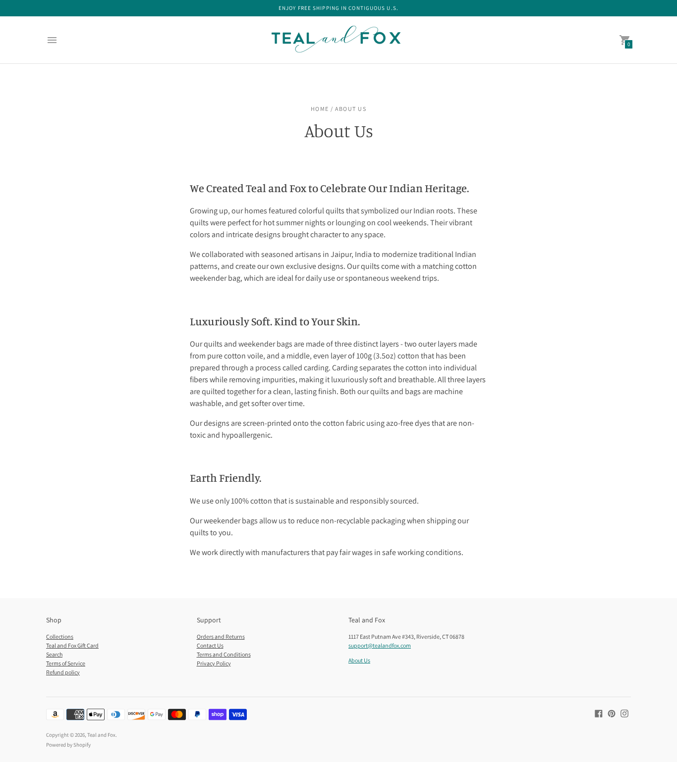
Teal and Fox (101, 734)
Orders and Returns (221, 636)
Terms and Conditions (224, 654)
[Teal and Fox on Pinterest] (612, 713)
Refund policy (63, 672)
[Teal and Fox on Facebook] (599, 713)
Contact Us (210, 645)
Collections (59, 636)
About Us (359, 660)
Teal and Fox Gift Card (72, 645)
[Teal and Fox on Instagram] (624, 713)
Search (54, 654)
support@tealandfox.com (379, 645)
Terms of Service (65, 663)
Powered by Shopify (68, 744)
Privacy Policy (214, 663)
